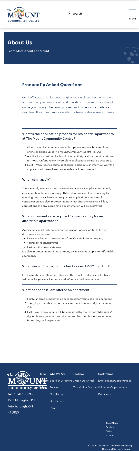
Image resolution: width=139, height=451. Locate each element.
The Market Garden (85, 387)
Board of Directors (61, 380)
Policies (54, 387)
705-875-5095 (23, 394)
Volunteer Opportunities (112, 387)
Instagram (110, 435)
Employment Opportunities (114, 380)
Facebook (111, 427)
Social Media (112, 423)
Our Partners (57, 401)
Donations (104, 394)
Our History (56, 394)
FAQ (52, 407)
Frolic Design (124, 448)
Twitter (109, 431)
